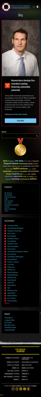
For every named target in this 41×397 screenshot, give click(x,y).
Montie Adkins (12, 296)
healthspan (23, 169)
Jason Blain (11, 293)
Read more (20, 120)
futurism (8, 169)
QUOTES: (24, 379)
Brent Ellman (11, 285)
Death (22, 166)
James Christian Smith (15, 114)
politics (29, 174)
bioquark (8, 163)
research (24, 176)
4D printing (8, 195)
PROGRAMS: (25, 374)
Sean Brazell (11, 280)
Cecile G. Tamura (13, 262)
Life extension (33, 171)
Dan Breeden (11, 236)
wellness (33, 179)
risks (28, 176)
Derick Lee (10, 267)
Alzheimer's (12, 161)
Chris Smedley (12, 301)
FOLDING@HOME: (8, 374)
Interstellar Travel (16, 171)
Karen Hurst (11, 249)
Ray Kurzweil (8, 201)
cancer (9, 166)
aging (5, 161)
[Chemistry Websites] (20, 147)
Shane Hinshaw (12, 272)
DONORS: (14, 368)
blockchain (35, 164)
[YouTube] (24, 389)
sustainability (8, 179)
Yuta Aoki (10, 264)
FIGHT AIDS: (10, 371)
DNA (6, 199)
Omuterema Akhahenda (15, 257)
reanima (33, 174)
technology (16, 179)
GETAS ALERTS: (25, 362)
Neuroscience (25, 174)
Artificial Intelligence (28, 161)
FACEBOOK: (8, 358)
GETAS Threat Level (20, 350)
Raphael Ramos (12, 275)
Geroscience (8, 318)
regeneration (17, 176)
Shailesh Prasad (12, 239)
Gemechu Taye (12, 244)
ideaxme (34, 169)
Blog (20, 15)
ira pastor (24, 171)
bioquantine (36, 161)
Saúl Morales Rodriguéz (15, 228)
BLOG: (23, 365)
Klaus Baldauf (12, 259)
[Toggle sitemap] (34, 7)
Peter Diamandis (10, 197)
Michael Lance (12, 290)
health (16, 168)
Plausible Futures (10, 327)
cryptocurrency (14, 166)
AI (8, 161)
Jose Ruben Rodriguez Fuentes (17, 251)
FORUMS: (16, 379)
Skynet (6, 207)
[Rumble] (28, 389)
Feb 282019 (7, 85)
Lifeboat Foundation (16, 386)
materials (25, 114)
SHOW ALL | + (7, 303)
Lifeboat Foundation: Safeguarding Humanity (16, 7)
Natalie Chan (11, 277)
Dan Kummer (11, 254)
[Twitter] (16, 389)
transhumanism (24, 179)
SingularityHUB (9, 330)
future (37, 166)
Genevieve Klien (12, 226)
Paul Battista (11, 241)
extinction (33, 166)
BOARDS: (24, 368)
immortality (7, 171)
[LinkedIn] (20, 389)
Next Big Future (9, 325)
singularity (31, 176)
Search (37, 136)
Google (11, 169)
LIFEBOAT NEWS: (26, 358)
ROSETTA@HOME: (8, 377)
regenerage (9, 176)
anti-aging (19, 161)
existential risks (26, 166)
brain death (5, 166)
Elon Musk (8, 203)
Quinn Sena (11, 233)
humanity (30, 169)
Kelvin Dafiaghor (13, 246)
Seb (8, 288)
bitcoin (30, 164)
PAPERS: (24, 377)
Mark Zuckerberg (10, 209)
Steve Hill (10, 283)
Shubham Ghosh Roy (14, 231)
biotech (15, 163)
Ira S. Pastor (11, 298)
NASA (21, 174)
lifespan (9, 174)
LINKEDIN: (9, 362)
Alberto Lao (11, 270)
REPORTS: (24, 371)
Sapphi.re (34, 386)
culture (19, 166)
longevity (15, 174)
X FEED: (9, 365)
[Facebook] (13, 389)
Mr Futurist (8, 323)
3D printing (8, 193)
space (35, 176)
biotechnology (23, 164)
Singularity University (11, 205)
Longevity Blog (9, 320)
